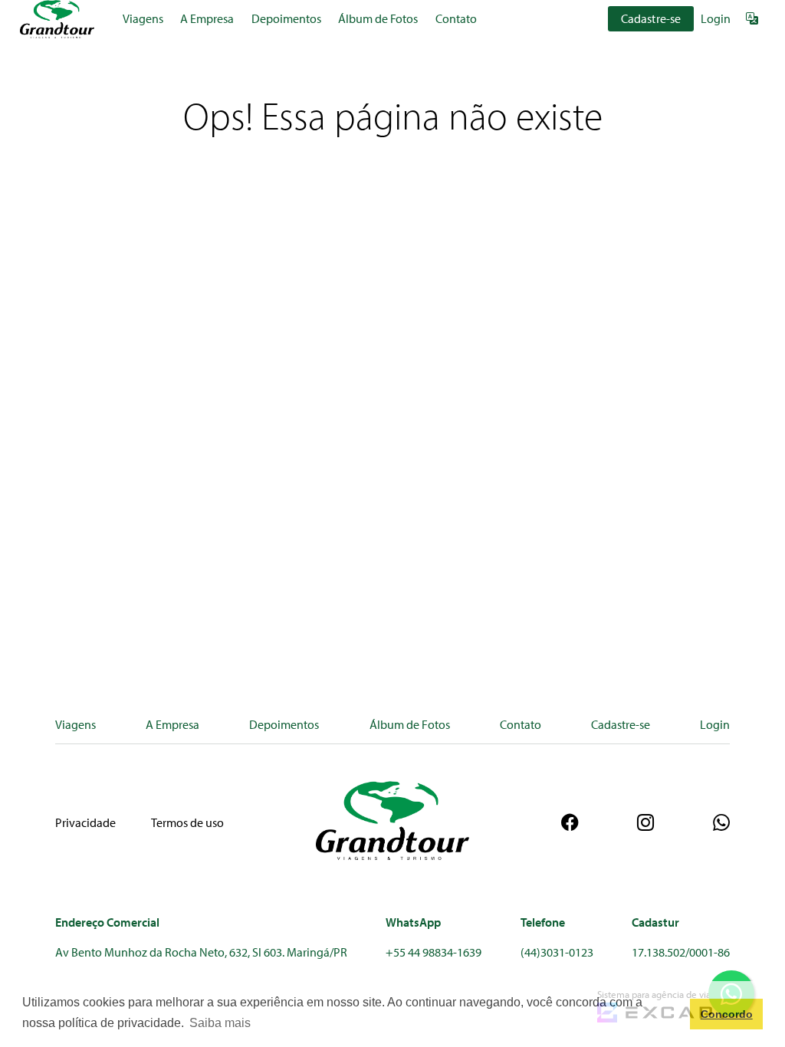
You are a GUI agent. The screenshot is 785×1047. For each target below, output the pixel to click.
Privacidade (85, 822)
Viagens (143, 18)
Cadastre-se (651, 18)
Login (716, 18)
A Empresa (207, 18)
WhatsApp (413, 922)
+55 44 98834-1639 (433, 952)
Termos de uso (187, 822)
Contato (456, 18)
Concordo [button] (727, 1014)
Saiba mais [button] (220, 1022)
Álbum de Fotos (378, 18)
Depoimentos (286, 18)
